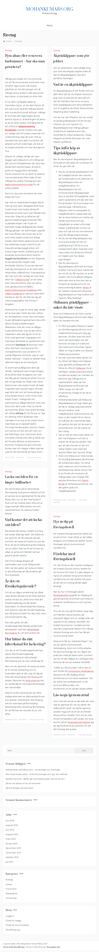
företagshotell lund (63, 595)
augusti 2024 (12, 834)
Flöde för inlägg (13, 920)
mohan (21, 457)
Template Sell (53, 947)
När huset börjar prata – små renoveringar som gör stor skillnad (36, 774)
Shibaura (80, 368)
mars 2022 (11, 839)
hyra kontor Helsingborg (81, 671)
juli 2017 (9, 862)
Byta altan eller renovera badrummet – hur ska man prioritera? (25, 61)
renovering (11, 898)
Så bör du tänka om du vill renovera (23, 783)
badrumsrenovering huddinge (21, 290)
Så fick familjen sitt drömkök (19, 788)
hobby (9, 884)
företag (8, 50)
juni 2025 (10, 829)
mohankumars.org (49, 9)
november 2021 (13, 852)
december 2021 (13, 848)
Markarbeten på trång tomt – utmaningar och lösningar (33, 769)
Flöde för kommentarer (17, 925)
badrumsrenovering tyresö (19, 184)
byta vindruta (33, 680)
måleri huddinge (13, 293)
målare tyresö (22, 279)
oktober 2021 (12, 857)
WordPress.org (13, 930)
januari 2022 (11, 843)
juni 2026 (10, 820)
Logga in (10, 916)
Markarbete (11, 893)
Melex (86, 287)
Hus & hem (11, 889)
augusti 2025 (12, 825)
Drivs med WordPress (14, 947)
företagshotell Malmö (79, 722)
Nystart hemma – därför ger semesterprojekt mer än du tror (35, 779)
